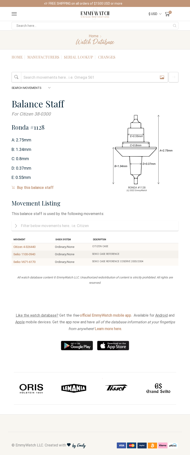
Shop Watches (135, 3)
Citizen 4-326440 (24, 247)
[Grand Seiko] (158, 388)
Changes (106, 57)
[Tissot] (116, 388)
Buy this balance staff (35, 187)
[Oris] (31, 388)
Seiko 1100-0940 (24, 254)
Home (93, 36)
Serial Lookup (78, 57)
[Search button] (174, 25)
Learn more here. (108, 329)
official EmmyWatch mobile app (105, 315)
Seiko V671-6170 (24, 262)
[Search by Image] (162, 77)
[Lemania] (74, 388)
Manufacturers (43, 57)
